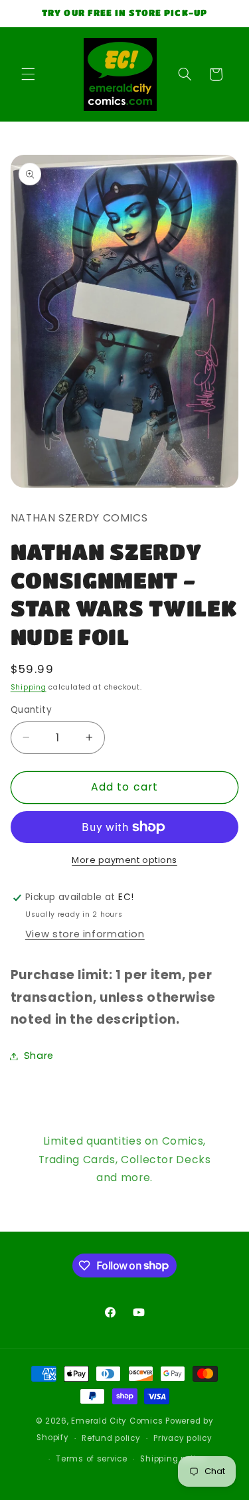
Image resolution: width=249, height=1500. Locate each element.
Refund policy (111, 1438)
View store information (85, 934)
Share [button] (39, 1055)
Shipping (28, 687)
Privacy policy (182, 1438)
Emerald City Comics (117, 1421)
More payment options (124, 860)
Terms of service (91, 1458)
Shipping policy (173, 1458)
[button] (28, 74)
